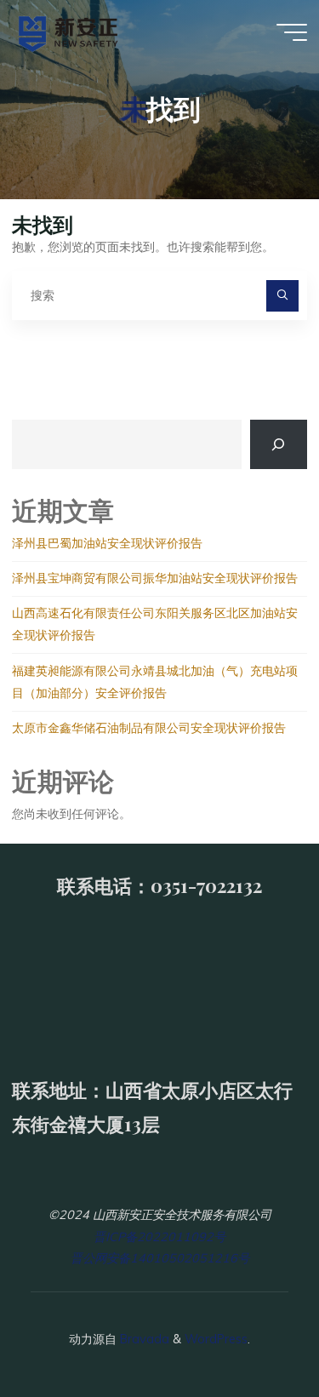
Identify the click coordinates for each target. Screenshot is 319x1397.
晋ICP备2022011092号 (159, 1237)
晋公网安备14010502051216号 (160, 1258)
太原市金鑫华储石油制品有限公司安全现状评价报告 (149, 728)
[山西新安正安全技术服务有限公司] (68, 31)
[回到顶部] (253, 1330)
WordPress (216, 1339)
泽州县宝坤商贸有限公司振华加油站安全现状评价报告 (156, 578)
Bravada (143, 1339)
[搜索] (282, 296)
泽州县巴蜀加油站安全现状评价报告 (109, 543)
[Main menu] (291, 32)
